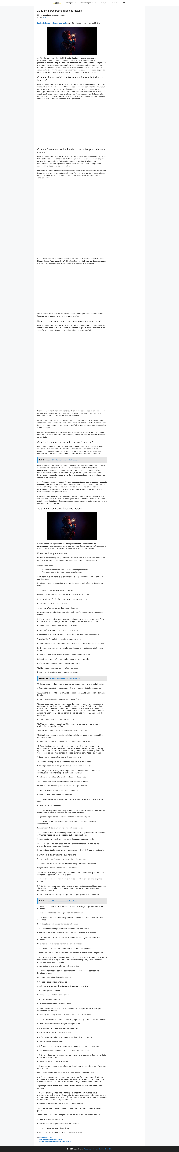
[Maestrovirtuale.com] (57, 3)
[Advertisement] (72, 115)
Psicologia (103, 3)
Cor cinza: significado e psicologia (50, 1139)
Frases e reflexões (60, 23)
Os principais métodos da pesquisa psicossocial (55, 1141)
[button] (124, 3)
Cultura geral (69, 3)
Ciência (114, 3)
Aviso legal (87, 1149)
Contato (95, 1149)
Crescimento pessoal (87, 3)
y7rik (45, 17)
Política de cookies (105, 1149)
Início (39, 23)
